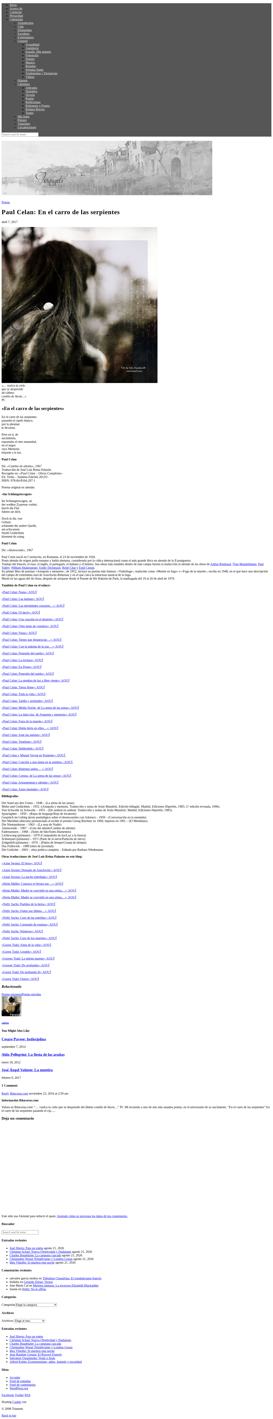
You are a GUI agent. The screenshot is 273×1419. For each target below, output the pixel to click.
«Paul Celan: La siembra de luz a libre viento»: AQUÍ (35, 680)
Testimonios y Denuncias (41, 73)
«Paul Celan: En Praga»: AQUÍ (21, 667)
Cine (21, 26)
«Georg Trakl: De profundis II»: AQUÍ (26, 972)
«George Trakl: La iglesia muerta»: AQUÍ (28, 958)
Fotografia (32, 55)
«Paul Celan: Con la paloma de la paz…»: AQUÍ (32, 646)
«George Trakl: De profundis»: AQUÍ (25, 965)
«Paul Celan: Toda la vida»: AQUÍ (23, 694)
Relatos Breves (35, 109)
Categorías (16, 19)
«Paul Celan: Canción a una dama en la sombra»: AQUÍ (37, 762)
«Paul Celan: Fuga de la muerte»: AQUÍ (27, 721)
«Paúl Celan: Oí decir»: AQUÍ (21, 612)
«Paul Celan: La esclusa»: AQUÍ (22, 660)
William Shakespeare (24, 567)
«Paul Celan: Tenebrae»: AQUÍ (21, 741)
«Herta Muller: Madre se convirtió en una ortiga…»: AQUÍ (39, 890)
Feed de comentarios (23, 1384)
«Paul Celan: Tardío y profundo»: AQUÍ (27, 701)
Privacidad (16, 15)
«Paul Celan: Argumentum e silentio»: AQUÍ (30, 782)
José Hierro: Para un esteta (26, 1248)
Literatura (24, 84)
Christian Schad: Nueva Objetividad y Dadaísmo (40, 1251)
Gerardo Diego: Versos (38, 1282)
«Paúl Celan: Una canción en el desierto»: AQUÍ (32, 619)
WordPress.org (19, 1388)
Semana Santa (34, 69)
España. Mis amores (38, 51)
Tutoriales (24, 123)
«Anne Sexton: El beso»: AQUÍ (22, 863)
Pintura (22, 120)
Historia (23, 80)
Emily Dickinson (50, 567)
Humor (30, 59)
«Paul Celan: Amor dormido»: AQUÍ (25, 789)
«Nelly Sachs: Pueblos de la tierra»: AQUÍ (28, 904)
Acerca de (16, 8)
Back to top (9, 1415)
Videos (30, 77)
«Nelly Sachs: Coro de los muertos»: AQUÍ (29, 938)
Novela (30, 95)
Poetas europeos (12, 994)
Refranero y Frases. (38, 105)
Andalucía (32, 48)
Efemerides (25, 30)
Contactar (16, 12)
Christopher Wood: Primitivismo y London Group (41, 1259)
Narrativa (31, 91)
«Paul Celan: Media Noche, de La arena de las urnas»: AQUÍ (40, 707)
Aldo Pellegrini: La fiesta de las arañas (33, 1054)
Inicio (13, 5)
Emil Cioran (86, 567)
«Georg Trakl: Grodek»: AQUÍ (21, 951)
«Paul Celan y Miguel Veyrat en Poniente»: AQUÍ (34, 755)
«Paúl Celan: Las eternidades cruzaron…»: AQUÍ (33, 605)
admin (5, 1022)
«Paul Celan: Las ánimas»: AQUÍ (23, 599)
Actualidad (32, 44)
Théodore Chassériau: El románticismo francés (72, 1278)
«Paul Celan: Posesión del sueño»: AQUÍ (28, 653)
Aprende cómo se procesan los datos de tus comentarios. (92, 1216)
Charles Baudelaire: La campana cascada (35, 1255)
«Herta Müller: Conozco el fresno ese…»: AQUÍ (32, 883)
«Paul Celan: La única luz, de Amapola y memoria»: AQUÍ (39, 714)
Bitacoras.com (19, 1093)
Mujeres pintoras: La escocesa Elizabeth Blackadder (66, 1285)
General (23, 41)
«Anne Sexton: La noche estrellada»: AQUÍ (29, 877)
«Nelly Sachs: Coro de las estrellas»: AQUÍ (29, 917)
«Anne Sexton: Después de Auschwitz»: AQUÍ (31, 870)
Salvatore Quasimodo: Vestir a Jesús (32, 1358)
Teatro (30, 113)
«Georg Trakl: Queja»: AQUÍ (20, 979)
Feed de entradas (20, 1381)
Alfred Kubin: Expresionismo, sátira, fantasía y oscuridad (46, 1361)
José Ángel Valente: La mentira (27, 1070)
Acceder (15, 1377)
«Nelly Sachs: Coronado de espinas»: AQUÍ (30, 924)
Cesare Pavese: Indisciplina (24, 1039)
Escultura (23, 33)
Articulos (31, 87)
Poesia (30, 98)
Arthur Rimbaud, (221, 564)
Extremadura (26, 37)
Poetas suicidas (31, 994)
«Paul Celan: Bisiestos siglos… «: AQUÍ (27, 769)
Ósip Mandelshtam (244, 564)
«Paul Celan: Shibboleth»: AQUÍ (22, 748)
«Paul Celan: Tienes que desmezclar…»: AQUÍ (31, 639)
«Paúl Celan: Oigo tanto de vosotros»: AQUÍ (30, 626)
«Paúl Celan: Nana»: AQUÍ (19, 633)
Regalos (31, 66)
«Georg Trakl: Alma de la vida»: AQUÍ (26, 945)
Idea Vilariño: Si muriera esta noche (32, 1262)
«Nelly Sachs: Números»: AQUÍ (22, 931)
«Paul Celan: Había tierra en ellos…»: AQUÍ (30, 728)
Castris (16, 1402)
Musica (30, 62)
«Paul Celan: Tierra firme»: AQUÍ (23, 687)
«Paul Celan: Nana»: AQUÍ (19, 592)
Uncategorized (27, 127)
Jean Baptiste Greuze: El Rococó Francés (36, 1354)
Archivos (7, 1320)
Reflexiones (33, 102)
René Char (69, 567)
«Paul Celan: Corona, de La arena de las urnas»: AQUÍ (36, 775)
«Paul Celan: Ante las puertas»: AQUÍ (26, 735)
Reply (5, 1093)
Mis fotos (23, 116)
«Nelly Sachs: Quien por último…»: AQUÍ (29, 911)
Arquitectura (25, 23)
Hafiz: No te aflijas (34, 1289)
